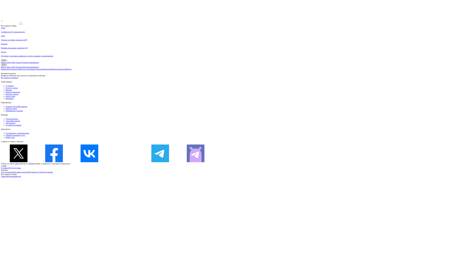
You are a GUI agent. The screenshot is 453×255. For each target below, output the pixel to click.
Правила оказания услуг (15, 135)
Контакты (10, 99)
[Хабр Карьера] (10, 23)
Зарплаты (61, 69)
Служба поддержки (13, 125)
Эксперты (39, 69)
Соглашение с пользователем (17, 133)
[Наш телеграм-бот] (195, 162)
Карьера (12, 176)
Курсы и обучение (27, 69)
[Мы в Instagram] (125, 162)
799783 (31, 164)
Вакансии (5, 69)
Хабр (3, 176)
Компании (47, 69)
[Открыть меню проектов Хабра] (2, 20)
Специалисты (14, 69)
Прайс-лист (10, 137)
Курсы (18, 176)
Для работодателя (13, 121)
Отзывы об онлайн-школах (16, 107)
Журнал (68, 69)
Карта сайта (10, 96)
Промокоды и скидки (14, 111)
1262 (16, 164)
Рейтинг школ (11, 109)
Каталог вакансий (13, 92)
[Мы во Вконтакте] (89, 162)
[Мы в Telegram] (160, 162)
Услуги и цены (12, 88)
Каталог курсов (12, 94)
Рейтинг (54, 69)
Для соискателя (12, 119)
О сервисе (10, 86)
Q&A (7, 176)
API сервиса (10, 123)
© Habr (4, 166)
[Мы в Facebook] (54, 162)
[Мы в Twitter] (18, 162)
